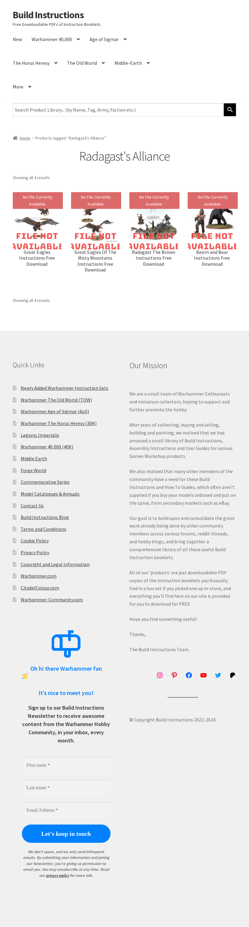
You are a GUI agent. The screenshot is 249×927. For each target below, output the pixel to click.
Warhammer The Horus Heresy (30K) (59, 423)
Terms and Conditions (43, 529)
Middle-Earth (128, 63)
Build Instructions (48, 15)
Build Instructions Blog (45, 517)
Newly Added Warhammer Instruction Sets (64, 388)
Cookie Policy (35, 541)
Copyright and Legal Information (55, 564)
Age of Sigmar (104, 39)
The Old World (82, 63)
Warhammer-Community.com (52, 600)
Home (25, 138)
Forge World (33, 470)
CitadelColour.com (40, 588)
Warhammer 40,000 (52, 39)
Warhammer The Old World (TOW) (56, 400)
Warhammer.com (38, 576)
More (18, 87)
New (17, 39)
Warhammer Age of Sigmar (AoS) (55, 411)
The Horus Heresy (31, 63)
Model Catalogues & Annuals (50, 494)
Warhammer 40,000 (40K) (47, 447)
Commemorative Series (45, 482)
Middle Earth (34, 458)
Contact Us (32, 506)
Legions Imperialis (40, 435)
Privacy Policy (35, 552)
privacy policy (57, 875)
